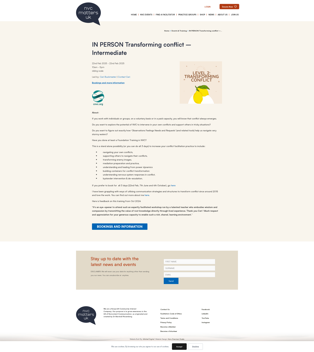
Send (171, 280)
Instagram (206, 322)
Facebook (206, 309)
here (173, 185)
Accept (179, 346)
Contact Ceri (124, 76)
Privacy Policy (166, 322)
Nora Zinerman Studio (176, 339)
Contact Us (165, 309)
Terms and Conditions (169, 318)
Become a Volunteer (168, 331)
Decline (195, 346)
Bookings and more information (108, 82)
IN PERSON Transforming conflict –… (205, 30)
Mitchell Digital (148, 339)
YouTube (205, 318)
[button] (207, 6)
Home (166, 30)
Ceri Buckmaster (108, 76)
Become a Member (168, 326)
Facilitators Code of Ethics (171, 313)
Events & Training (179, 30)
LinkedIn (205, 313)
